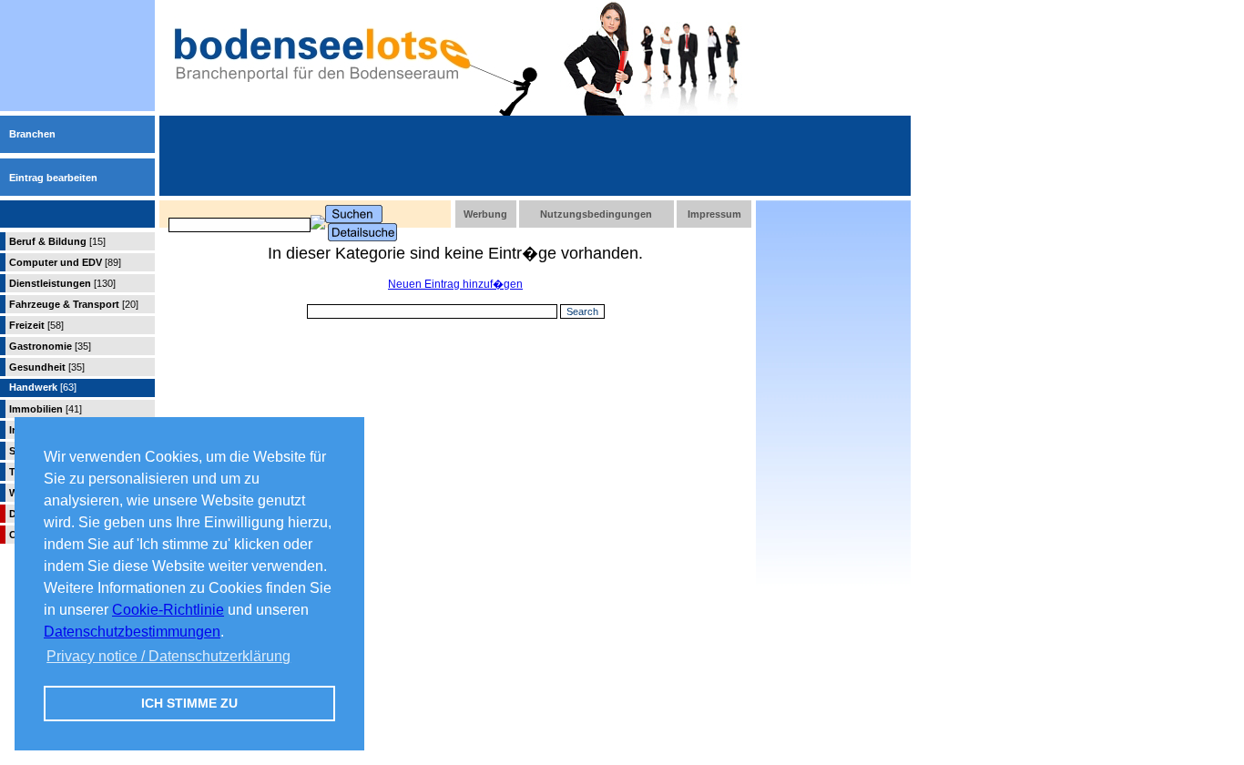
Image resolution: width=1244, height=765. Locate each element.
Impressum (714, 214)
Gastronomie (50, 346)
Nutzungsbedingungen (596, 214)
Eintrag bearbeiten (53, 177)
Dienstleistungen (62, 283)
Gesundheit (47, 367)
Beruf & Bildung (57, 241)
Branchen (32, 133)
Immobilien (45, 408)
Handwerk (42, 387)
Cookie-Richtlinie (168, 609)
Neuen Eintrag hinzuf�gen (455, 284)
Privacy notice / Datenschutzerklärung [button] (168, 656)
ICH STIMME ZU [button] (189, 703)
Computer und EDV (65, 262)
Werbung (485, 214)
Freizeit (36, 325)
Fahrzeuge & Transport (73, 304)
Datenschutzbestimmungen (132, 631)
